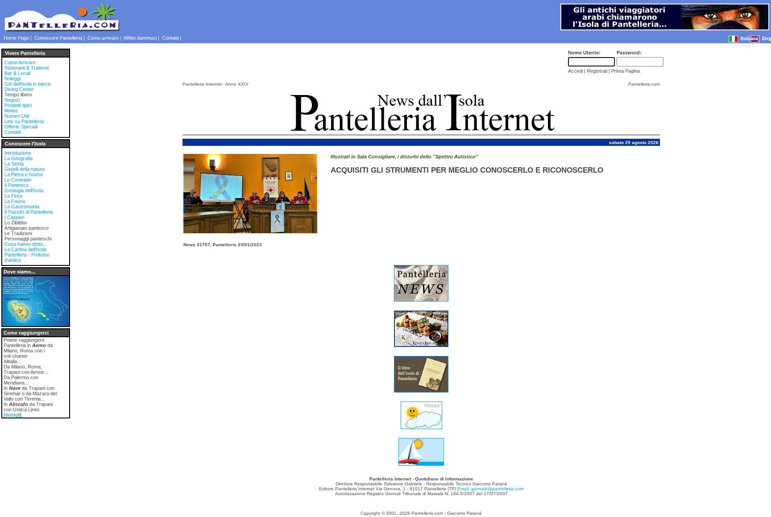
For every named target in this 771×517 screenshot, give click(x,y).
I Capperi (14, 217)
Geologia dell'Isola (23, 190)
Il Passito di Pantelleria (28, 212)
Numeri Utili (16, 116)
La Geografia (18, 158)
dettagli (12, 415)
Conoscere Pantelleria (58, 38)
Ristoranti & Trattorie (26, 67)
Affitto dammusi (140, 38)
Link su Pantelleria (24, 121)
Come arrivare (103, 38)
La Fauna (14, 201)
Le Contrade (17, 179)
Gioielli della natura (24, 169)
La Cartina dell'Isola (25, 249)
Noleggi (12, 78)
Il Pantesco (16, 185)
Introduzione (17, 153)
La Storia (14, 163)
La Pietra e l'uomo (23, 174)
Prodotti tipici (18, 105)
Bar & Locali (17, 73)
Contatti (170, 38)
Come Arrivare (20, 62)
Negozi (12, 100)
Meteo (11, 110)
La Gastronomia (21, 206)
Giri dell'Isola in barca (27, 84)
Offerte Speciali (20, 126)
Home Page (16, 38)
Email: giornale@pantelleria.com (490, 488)
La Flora (13, 196)
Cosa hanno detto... (25, 244)
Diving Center (19, 89)
